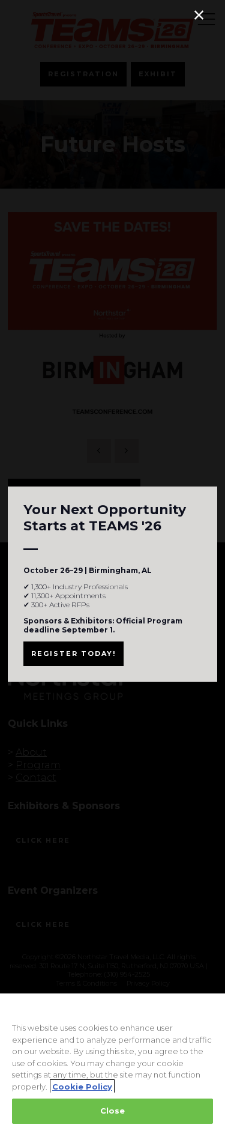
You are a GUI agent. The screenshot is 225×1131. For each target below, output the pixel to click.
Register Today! (73, 653)
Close (112, 1110)
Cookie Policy (82, 1086)
